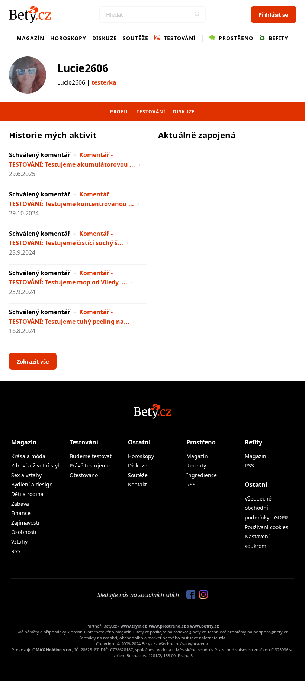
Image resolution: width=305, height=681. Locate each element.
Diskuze (104, 38)
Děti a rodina (27, 494)
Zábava (20, 503)
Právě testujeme (90, 465)
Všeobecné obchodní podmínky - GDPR (266, 508)
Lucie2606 (82, 68)
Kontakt (137, 484)
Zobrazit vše (33, 361)
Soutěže (135, 38)
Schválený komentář (39, 155)
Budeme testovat (91, 456)
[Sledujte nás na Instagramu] (201, 595)
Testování (179, 38)
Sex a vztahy (26, 475)
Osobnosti (23, 531)
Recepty (196, 465)
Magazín (30, 38)
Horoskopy (68, 38)
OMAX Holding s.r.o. (52, 649)
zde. (223, 638)
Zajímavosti (25, 522)
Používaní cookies (266, 527)
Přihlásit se (273, 14)
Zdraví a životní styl (35, 465)
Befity (277, 38)
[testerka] (27, 75)
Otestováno (84, 475)
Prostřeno (235, 38)
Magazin (255, 456)
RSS (15, 551)
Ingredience (201, 475)
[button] (197, 14)
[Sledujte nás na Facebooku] (189, 595)
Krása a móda (28, 456)
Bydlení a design (32, 484)
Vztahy (19, 541)
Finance (20, 513)
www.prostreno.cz (167, 626)
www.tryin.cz (134, 626)
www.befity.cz (204, 626)
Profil (119, 111)
